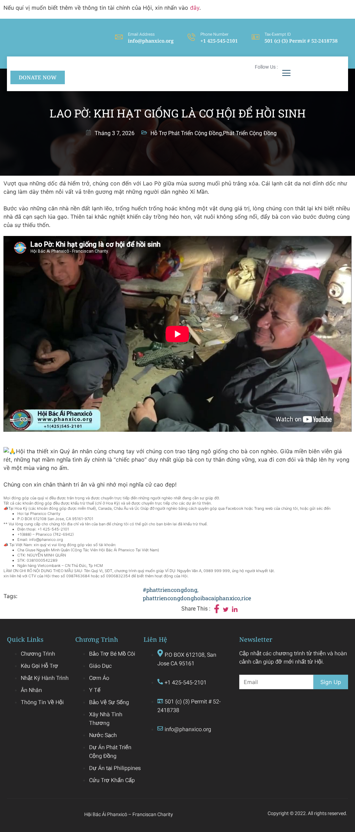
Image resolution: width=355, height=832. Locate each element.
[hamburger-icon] (286, 73)
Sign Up (330, 681)
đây (194, 7)
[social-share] (216, 608)
